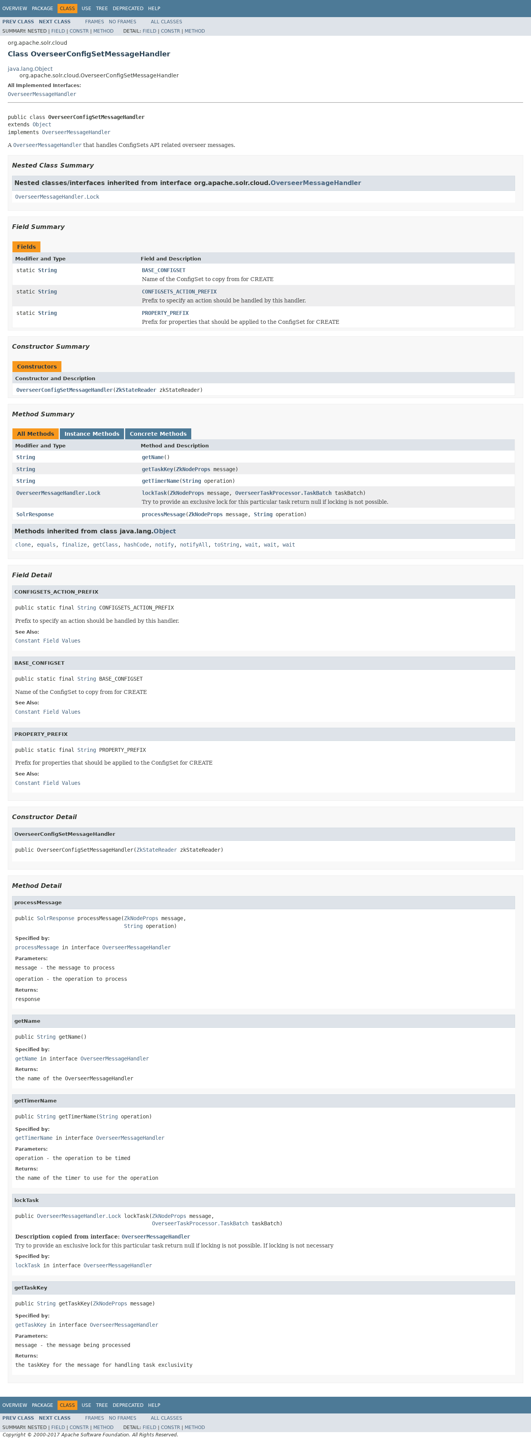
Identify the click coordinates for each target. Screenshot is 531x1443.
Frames (94, 21)
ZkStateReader (136, 390)
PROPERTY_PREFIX (165, 313)
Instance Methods (92, 434)
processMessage (163, 514)
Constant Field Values (47, 641)
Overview (14, 8)
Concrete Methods (158, 434)
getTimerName (160, 481)
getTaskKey (157, 469)
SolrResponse (35, 514)
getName (153, 457)
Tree (102, 8)
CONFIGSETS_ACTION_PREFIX (179, 291)
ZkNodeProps (193, 469)
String (47, 270)
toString (226, 545)
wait (251, 545)
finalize (74, 545)
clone (23, 545)
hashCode (136, 545)
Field (58, 31)
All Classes (166, 21)
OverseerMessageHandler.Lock (57, 197)
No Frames (122, 21)
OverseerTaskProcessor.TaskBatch (283, 493)
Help (154, 8)
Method (103, 31)
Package (42, 8)
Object (42, 124)
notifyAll (194, 545)
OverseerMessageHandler (42, 94)
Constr (79, 31)
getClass (105, 545)
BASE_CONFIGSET (163, 270)
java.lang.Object (30, 69)
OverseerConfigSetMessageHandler (64, 390)
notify (164, 545)
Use (86, 8)
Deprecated (128, 8)
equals (46, 545)
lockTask (154, 493)
